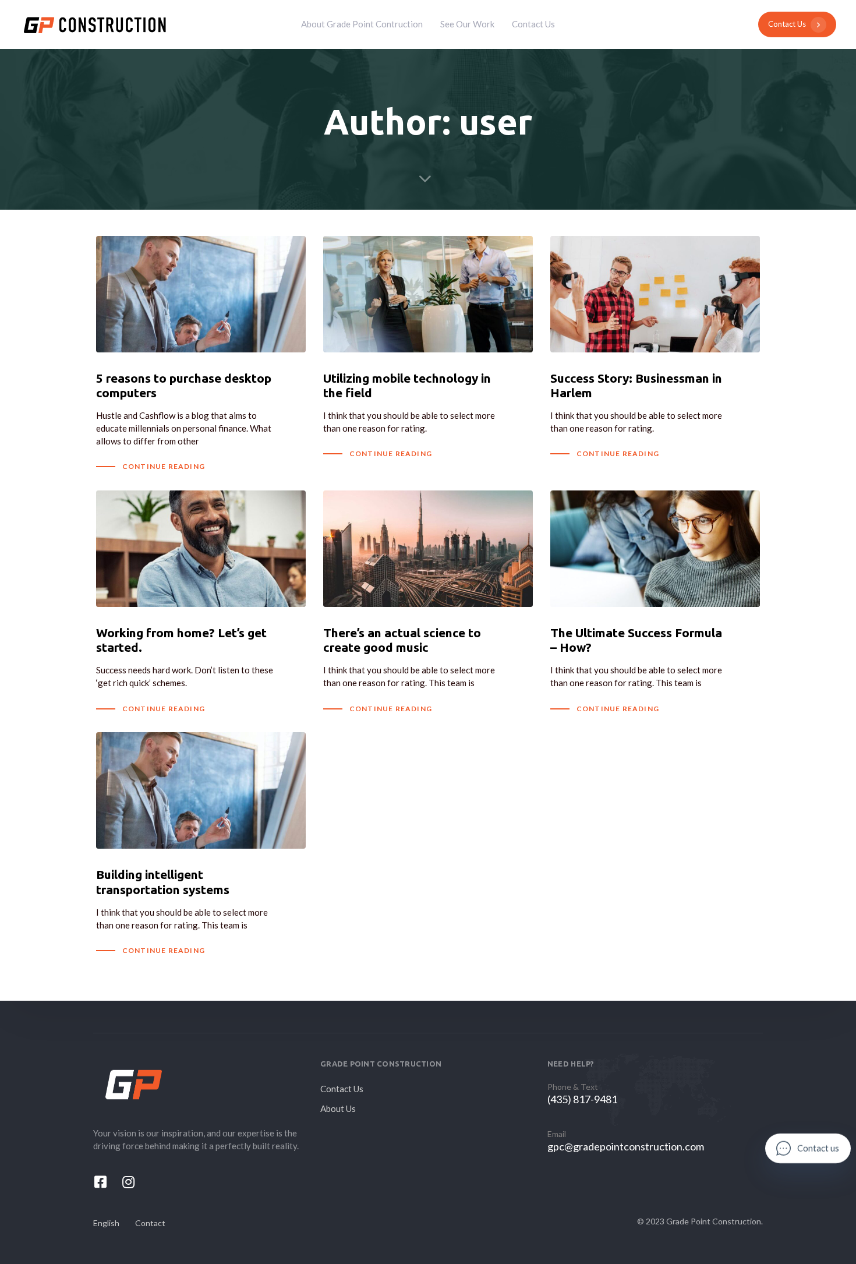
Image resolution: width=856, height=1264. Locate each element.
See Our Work (467, 24)
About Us (338, 1108)
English (106, 1223)
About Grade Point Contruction (362, 24)
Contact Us (533, 24)
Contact (150, 1223)
